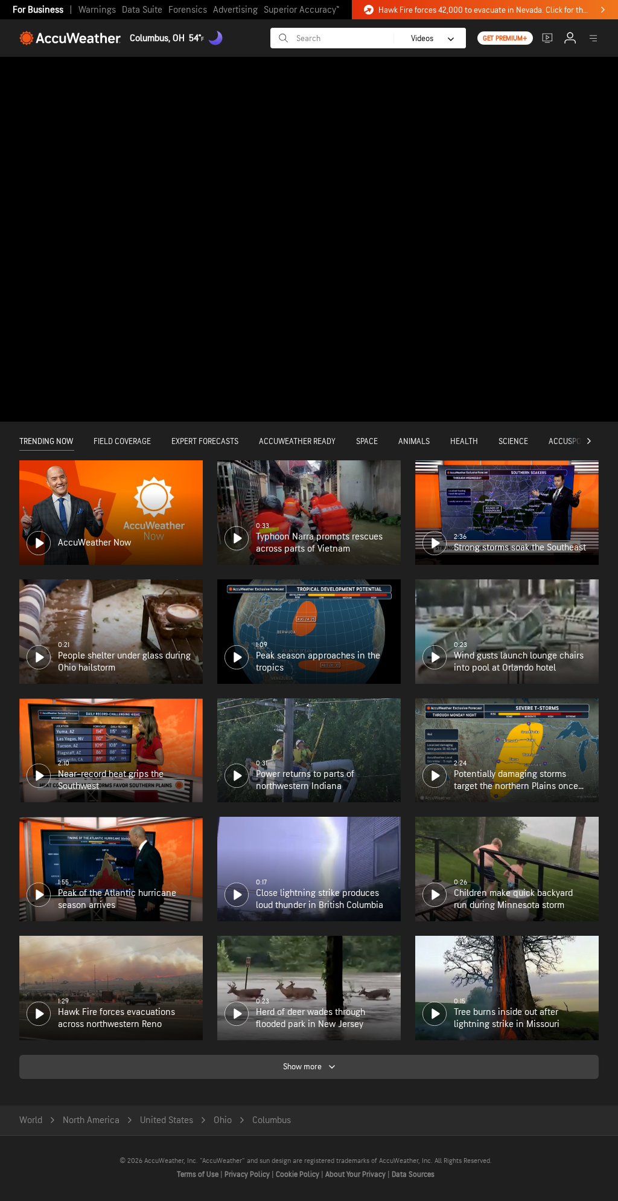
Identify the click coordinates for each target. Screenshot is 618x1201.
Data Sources (413, 1174)
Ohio (223, 1120)
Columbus (271, 1120)
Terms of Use (198, 1174)
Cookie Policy (298, 1174)
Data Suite (142, 10)
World (30, 1120)
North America (91, 1120)
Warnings (97, 10)
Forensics (187, 10)
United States (166, 1120)
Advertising (235, 10)
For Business (38, 10)
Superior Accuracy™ (301, 10)
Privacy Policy (248, 1174)
